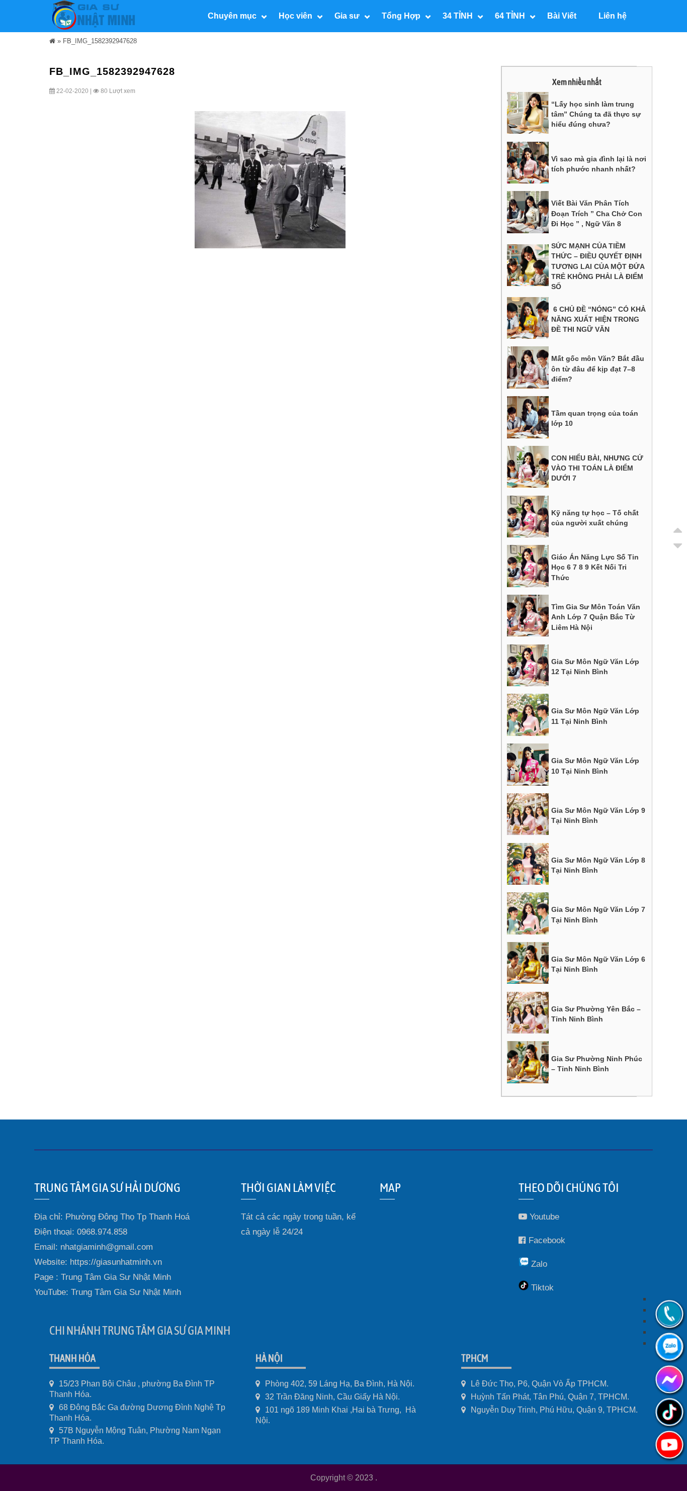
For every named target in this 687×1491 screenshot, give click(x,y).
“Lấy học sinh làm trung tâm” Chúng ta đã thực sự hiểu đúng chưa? (596, 114)
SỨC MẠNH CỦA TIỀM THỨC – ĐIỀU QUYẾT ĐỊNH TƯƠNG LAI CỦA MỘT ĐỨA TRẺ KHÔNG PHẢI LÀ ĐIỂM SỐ (597, 266)
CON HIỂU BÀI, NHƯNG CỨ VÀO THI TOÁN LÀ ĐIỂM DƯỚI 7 (597, 468)
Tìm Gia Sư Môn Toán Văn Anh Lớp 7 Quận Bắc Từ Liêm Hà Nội (595, 617)
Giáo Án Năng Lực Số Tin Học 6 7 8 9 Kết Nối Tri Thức (595, 567)
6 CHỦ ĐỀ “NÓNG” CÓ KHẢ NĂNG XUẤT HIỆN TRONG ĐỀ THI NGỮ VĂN (598, 319)
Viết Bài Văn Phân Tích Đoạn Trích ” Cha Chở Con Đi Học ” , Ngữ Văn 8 (596, 213)
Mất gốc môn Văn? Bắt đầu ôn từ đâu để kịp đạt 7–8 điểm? (597, 368)
